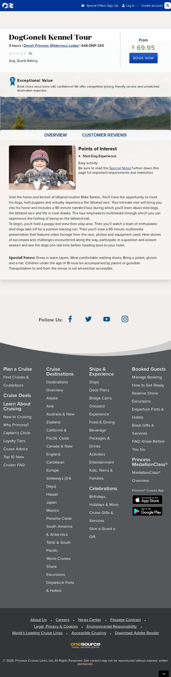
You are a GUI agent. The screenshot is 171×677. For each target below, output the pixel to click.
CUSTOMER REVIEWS (104, 135)
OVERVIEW (55, 135)
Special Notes (120, 168)
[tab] (55, 135)
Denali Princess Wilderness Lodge (51, 45)
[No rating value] (19, 53)
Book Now (143, 57)
